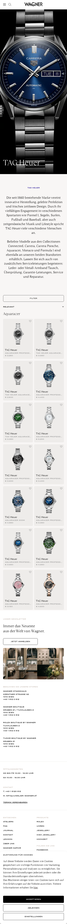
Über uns (8, 844)
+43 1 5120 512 (13, 791)
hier (36, 887)
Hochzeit (42, 839)
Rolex (40, 822)
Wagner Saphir (12, 848)
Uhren (40, 826)
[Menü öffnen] (5, 4)
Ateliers (8, 822)
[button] (30, 321)
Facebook (42, 850)
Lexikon (7, 839)
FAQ (5, 826)
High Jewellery (46, 835)
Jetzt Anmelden (20, 641)
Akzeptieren (33, 899)
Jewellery (43, 830)
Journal (8, 830)
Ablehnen (33, 908)
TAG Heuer (11, 350)
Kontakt (8, 835)
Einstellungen (34, 917)
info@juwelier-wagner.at (21, 796)
